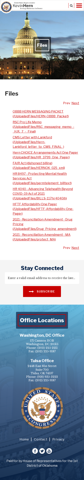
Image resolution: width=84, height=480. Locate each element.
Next (75, 103)
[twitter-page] (42, 451)
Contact (40, 439)
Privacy (58, 439)
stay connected (42, 268)
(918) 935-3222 (47, 377)
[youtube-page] (49, 451)
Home (24, 439)
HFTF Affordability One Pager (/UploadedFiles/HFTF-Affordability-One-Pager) (43, 208)
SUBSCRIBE (45, 291)
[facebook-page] (35, 451)
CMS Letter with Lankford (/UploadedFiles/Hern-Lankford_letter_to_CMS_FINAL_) (38, 142)
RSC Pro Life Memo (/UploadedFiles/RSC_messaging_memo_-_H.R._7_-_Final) (43, 126)
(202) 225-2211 (47, 348)
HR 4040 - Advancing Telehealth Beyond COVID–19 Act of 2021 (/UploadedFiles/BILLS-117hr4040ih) (43, 193)
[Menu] (79, 5)
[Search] (71, 5)
